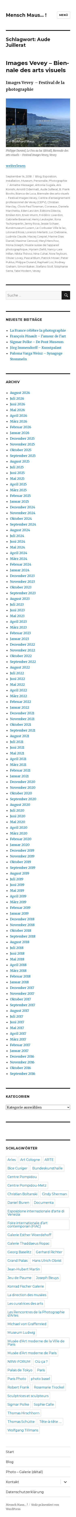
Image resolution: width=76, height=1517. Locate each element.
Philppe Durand (26, 262)
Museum (26, 180)
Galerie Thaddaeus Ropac (28, 1243)
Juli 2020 (17, 810)
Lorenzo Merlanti (37, 232)
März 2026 (18, 421)
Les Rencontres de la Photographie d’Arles (36, 1313)
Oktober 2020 (21, 793)
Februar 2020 (20, 839)
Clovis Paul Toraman (30, 206)
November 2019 (22, 856)
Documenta (44, 1203)
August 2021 (19, 736)
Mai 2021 (17, 753)
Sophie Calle (44, 1404)
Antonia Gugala (45, 185)
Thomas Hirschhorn (23, 1413)
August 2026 (20, 393)
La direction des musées (26, 1295)
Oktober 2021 (20, 725)
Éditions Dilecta (50, 210)
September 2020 (23, 799)
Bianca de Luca (26, 193)
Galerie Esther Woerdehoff (29, 1235)
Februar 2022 (20, 702)
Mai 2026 (17, 410)
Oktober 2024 (21, 519)
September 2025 (23, 456)
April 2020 (18, 828)
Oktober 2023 (20, 587)
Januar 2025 (19, 501)
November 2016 (22, 1062)
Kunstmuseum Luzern (20, 227)
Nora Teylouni (58, 253)
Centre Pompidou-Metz (26, 1185)
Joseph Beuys (47, 1278)
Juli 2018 (17, 948)
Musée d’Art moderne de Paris (32, 1353)
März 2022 (18, 696)
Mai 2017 (17, 1028)
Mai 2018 (17, 959)
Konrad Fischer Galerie (25, 1286)
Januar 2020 (20, 845)
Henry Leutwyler (42, 219)
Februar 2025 (20, 496)
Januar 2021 (19, 776)
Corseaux (51, 206)
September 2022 (23, 662)
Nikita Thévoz (23, 253)
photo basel (40, 1379)
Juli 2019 (16, 879)
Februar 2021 (20, 770)
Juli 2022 (17, 673)
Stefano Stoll (44, 266)
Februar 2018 (20, 976)
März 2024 (18, 559)
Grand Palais (17, 1261)
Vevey (36, 270)
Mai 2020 (17, 822)
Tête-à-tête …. (50, 1422)
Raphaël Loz (45, 262)
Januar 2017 (19, 1051)
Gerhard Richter (49, 1252)
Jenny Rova (32, 223)
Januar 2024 (19, 570)
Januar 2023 (19, 639)
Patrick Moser (50, 258)
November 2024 (22, 513)
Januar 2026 (19, 433)
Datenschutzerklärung (25, 1492)
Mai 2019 (17, 890)
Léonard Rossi (15, 232)
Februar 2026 (20, 427)
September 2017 (22, 1005)
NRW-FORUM (18, 1362)
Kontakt (12, 1482)
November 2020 (22, 787)
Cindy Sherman (54, 1194)
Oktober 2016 (20, 1068)
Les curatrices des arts (25, 1304)
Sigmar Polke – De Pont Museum (36, 342)
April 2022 (18, 690)
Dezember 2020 (22, 782)
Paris (41, 1370)
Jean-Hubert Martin (23, 1269)
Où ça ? (41, 1362)
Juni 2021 (17, 747)
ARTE (49, 1160)
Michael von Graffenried (26, 1324)
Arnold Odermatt (27, 189)
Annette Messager (22, 185)
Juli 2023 (17, 604)
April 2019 (18, 896)
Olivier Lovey (14, 258)
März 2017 (18, 1039)
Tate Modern (22, 270)
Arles (11, 1160)
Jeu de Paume (19, 1278)
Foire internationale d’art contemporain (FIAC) (27, 1224)
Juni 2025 (17, 473)
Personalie (41, 180)
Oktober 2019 (20, 862)
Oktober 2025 (20, 450)
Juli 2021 (16, 742)
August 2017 (19, 1011)
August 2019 (19, 873)
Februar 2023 (20, 633)
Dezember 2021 (22, 713)
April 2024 (18, 553)
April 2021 (18, 759)
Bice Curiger (17, 1168)
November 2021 (22, 719)
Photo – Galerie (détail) (24, 1472)
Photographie (58, 180)
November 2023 (22, 582)
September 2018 (22, 936)
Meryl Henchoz (49, 240)
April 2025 (18, 484)
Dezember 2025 (22, 438)
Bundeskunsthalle (47, 1168)
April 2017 (18, 1033)
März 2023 (18, 627)
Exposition (49, 176)
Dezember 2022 (22, 644)
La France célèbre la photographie (38, 330)
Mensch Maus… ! (26, 15)
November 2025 (22, 444)
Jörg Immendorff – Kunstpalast (35, 348)
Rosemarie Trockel (49, 1387)
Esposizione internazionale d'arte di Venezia (35, 1212)
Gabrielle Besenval (18, 219)
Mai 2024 (17, 547)
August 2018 (19, 942)
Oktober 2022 (21, 656)
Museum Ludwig (21, 1333)
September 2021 (22, 730)
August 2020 (20, 805)
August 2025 (20, 461)
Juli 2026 (17, 398)
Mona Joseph (15, 245)
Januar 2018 (19, 982)
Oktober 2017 (20, 999)
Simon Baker (26, 266)
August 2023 (20, 599)
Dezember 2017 (22, 988)
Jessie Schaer (50, 223)
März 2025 (18, 490)
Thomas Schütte (21, 1422)
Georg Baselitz (19, 1252)
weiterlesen (15, 166)
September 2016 (22, 1074)
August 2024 (20, 530)
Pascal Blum (32, 258)
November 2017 (22, 993)
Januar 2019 (19, 913)
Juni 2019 (17, 885)
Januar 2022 (19, 707)
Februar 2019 (20, 908)
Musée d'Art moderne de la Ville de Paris (35, 1342)
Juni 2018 (17, 953)
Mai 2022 (17, 684)
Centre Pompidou (22, 1177)
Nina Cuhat (40, 253)
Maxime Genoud (26, 240)
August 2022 (20, 667)
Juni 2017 (17, 1022)
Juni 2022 (17, 679)
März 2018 (18, 971)
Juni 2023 (17, 610)
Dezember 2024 (22, 507)
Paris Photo (16, 1379)
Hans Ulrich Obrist (47, 1261)
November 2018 (22, 925)
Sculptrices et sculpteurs (27, 1396)
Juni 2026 (17, 404)
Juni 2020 (17, 816)
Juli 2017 (16, 1016)
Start (10, 1452)
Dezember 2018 (22, 919)
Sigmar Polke (18, 1404)
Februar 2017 (20, 1045)
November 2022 (22, 650)
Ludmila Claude (16, 236)
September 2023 (23, 593)
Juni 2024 (17, 541)
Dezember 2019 (22, 850)
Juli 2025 (17, 467)
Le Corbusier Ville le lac (50, 227)
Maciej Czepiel (37, 236)
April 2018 (18, 965)
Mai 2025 (17, 479)
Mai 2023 (17, 616)
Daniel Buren (18, 1203)
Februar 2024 (20, 564)
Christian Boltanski (22, 1194)
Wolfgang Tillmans (22, 1430)
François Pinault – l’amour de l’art (38, 336)
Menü (63, 15)
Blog (38, 176)
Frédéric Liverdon (51, 215)
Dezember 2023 (22, 576)
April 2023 (18, 622)
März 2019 (18, 902)
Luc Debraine (58, 232)
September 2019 (22, 868)
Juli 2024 (17, 536)
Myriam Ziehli (37, 249)
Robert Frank (18, 1387)
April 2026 (18, 416)
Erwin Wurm (30, 215)
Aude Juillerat (49, 189)
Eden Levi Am (30, 210)
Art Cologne (30, 1160)
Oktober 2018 (20, 931)
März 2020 (18, 833)
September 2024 (23, 524)
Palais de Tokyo (19, 1370)
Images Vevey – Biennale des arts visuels (37, 66)
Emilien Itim (13, 215)
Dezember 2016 (22, 1056)
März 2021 (18, 765)
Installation (13, 180)
